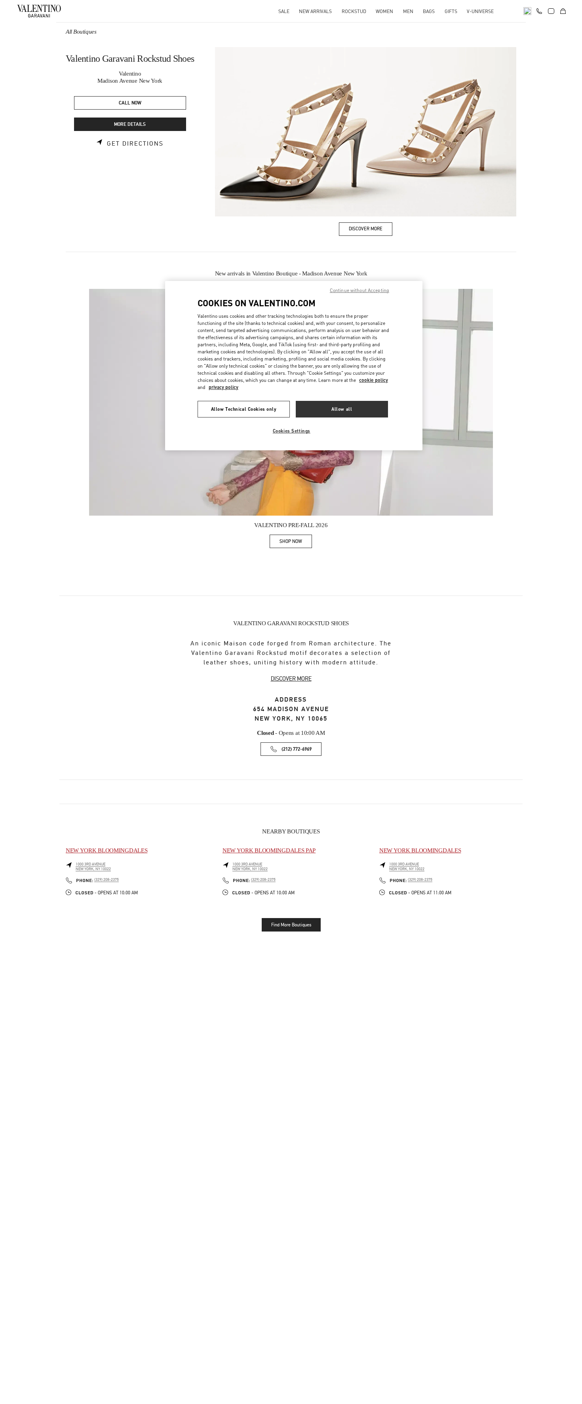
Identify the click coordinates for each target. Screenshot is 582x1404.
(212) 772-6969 (296, 749)
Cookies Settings (291, 431)
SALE (283, 11)
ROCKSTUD (354, 11)
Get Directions (135, 144)
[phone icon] (539, 10)
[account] (551, 11)
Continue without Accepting (359, 290)
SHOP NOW (296, 543)
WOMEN (384, 11)
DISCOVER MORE (291, 678)
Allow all (341, 409)
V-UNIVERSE (480, 11)
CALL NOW (130, 103)
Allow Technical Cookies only (244, 409)
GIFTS (451, 11)
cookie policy (373, 380)
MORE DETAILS (130, 124)
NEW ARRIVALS (315, 11)
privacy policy (223, 387)
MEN (408, 11)
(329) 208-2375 (106, 879)
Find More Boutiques (291, 925)
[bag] (563, 11)
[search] (527, 11)
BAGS (429, 11)
